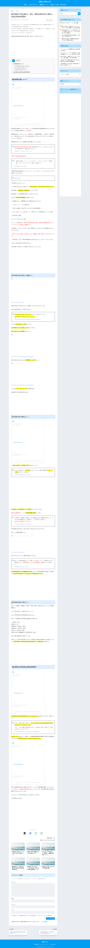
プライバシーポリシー (44, 944)
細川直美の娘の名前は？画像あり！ (22, 66)
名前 (46, 840)
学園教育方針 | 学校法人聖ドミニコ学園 (21, 566)
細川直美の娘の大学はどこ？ (21, 69)
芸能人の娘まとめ (45, 2)
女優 (54, 838)
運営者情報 (36, 944)
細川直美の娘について (18, 63)
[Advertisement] (33, 47)
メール (13, 904)
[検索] (79, 13)
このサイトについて (33, 4)
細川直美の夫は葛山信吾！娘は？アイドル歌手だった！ (24, 474)
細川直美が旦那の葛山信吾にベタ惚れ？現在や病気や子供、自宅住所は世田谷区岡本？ (28, 731)
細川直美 (53, 840)
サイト (12, 910)
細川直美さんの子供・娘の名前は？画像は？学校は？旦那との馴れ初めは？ (23, 356)
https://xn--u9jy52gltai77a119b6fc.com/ (18, 302)
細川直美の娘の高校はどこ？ (21, 67)
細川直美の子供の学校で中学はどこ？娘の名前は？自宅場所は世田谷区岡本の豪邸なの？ (28, 319)
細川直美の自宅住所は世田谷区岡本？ (22, 72)
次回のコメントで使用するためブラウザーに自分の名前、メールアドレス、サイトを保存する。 (32, 915)
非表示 (18, 60)
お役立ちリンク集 (54, 4)
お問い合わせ (63, 4)
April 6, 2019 (17, 178)
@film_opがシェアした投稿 (20, 124)
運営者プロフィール (44, 4)
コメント (14, 882)
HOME (25, 4)
